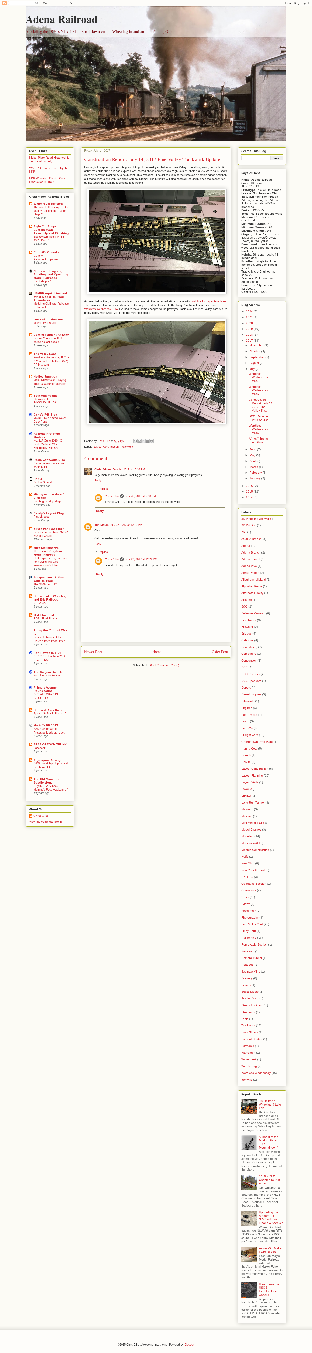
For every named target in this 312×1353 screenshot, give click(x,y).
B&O (244, 606)
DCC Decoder (250, 674)
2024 (250, 311)
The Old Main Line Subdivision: (47, 780)
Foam (245, 721)
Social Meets (250, 991)
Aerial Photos (250, 572)
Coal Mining (249, 647)
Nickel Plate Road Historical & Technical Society (49, 159)
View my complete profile (46, 821)
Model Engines (251, 829)
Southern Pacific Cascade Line (46, 397)
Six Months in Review (47, 675)
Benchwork (248, 620)
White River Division (48, 203)
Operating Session (253, 883)
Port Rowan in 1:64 (47, 652)
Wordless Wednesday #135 (258, 429)
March (254, 467)
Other (245, 897)
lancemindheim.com (48, 319)
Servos (246, 985)
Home (157, 652)
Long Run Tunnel (252, 802)
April (253, 461)
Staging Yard (250, 998)
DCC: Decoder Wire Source (258, 418)
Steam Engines (251, 1005)
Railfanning (248, 937)
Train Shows (249, 1032)
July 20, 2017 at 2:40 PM (140, 496)
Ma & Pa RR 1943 (46, 725)
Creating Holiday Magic (48, 501)
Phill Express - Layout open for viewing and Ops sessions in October (50, 562)
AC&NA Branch (251, 539)
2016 (250, 485)
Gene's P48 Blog (45, 414)
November (257, 345)
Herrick (246, 755)
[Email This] (135, 441)
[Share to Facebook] (147, 441)
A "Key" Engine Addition (259, 440)
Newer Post (93, 652)
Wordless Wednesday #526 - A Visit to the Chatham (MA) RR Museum (51, 361)
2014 (250, 497)
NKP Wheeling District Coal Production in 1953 (47, 180)
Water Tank (248, 1059)
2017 (250, 340)
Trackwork (126, 446)
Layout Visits (249, 782)
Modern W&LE (251, 843)
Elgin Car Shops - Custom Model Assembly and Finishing (51, 230)
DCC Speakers (251, 681)
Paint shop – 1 (42, 281)
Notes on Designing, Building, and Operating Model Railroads (51, 274)
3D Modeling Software (256, 518)
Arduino (246, 599)
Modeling (247, 836)
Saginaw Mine (250, 971)
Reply (97, 480)
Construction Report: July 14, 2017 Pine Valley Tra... (261, 405)
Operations (248, 890)
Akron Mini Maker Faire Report (270, 1250)
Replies (103, 488)
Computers (248, 653)
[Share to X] (143, 441)
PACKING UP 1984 (45, 402)
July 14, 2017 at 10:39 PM (129, 469)
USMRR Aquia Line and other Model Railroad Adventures (50, 297)
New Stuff (247, 863)
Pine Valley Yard (252, 924)
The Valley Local (45, 353)
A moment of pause (46, 259)
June (253, 449)
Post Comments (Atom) (164, 665)
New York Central (253, 870)
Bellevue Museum (253, 613)
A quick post (41, 516)
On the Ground (43, 482)
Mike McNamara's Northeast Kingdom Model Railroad (48, 551)
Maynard (247, 809)
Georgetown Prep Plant (257, 741)
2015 (250, 491)
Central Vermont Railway (51, 334)
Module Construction (255, 850)
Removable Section (254, 944)
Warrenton (248, 1052)
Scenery (246, 978)
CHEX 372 (40, 603)
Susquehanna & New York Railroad (49, 579)
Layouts (246, 789)
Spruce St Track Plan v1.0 (50, 713)
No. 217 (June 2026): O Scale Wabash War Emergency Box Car (48, 444)
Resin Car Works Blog (49, 459)
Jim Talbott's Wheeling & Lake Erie (270, 1104)
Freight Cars (249, 735)
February (256, 472)
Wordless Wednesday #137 (258, 377)
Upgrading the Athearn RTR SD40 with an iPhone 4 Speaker (271, 1218)
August (255, 363)
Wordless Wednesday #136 (258, 390)
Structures (248, 1012)
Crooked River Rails (48, 710)
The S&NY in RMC (45, 584)
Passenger (248, 910)
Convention (249, 660)
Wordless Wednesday (256, 1073)
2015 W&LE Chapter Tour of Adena (269, 1180)
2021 (250, 317)
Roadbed (247, 964)
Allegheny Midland (253, 579)
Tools (244, 1019)
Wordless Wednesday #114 (101, 309)
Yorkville (246, 1079)
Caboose (247, 640)
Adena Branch (250, 552)
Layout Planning (252, 775)
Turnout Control (251, 1039)
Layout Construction (106, 446)
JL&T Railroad (44, 615)
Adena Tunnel (250, 559)
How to (246, 762)
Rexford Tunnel (251, 958)
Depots (246, 687)
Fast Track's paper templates (208, 301)
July (253, 369)
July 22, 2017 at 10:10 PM (126, 525)
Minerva (246, 816)
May (253, 455)
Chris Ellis (112, 496)
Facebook (40, 748)
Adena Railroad (62, 19)
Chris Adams (102, 469)
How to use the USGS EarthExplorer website (269, 1289)
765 (243, 532)
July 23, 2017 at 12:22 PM (141, 559)
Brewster (247, 626)
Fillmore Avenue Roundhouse (45, 689)
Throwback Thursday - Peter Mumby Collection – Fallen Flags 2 (51, 211)
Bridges (246, 633)
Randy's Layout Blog (49, 513)
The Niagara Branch (48, 672)
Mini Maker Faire (252, 822)
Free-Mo (247, 728)
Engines (246, 708)
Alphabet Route (251, 586)
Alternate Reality (252, 593)
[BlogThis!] (139, 441)
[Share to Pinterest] (151, 441)
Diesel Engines (251, 694)
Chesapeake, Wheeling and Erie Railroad (50, 597)
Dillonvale (247, 701)
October (255, 351)
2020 (250, 323)
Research (247, 951)
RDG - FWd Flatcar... (46, 618)
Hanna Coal (249, 748)
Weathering (249, 1066)
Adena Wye (249, 566)
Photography (250, 917)
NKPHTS (247, 877)
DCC (244, 667)
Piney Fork (248, 931)
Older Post (220, 652)
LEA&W (246, 795)
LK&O (38, 479)
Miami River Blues (45, 322)
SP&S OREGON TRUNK (50, 744)
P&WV (245, 904)
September (257, 357)
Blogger (189, 1344)
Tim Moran (101, 525)
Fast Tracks (249, 714)
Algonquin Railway (47, 760)
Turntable (247, 1046)
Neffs (244, 856)
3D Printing (248, 525)
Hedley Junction (45, 376)
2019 (250, 329)
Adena (245, 545)
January (255, 478)
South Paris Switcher (49, 528)
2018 (250, 334)
